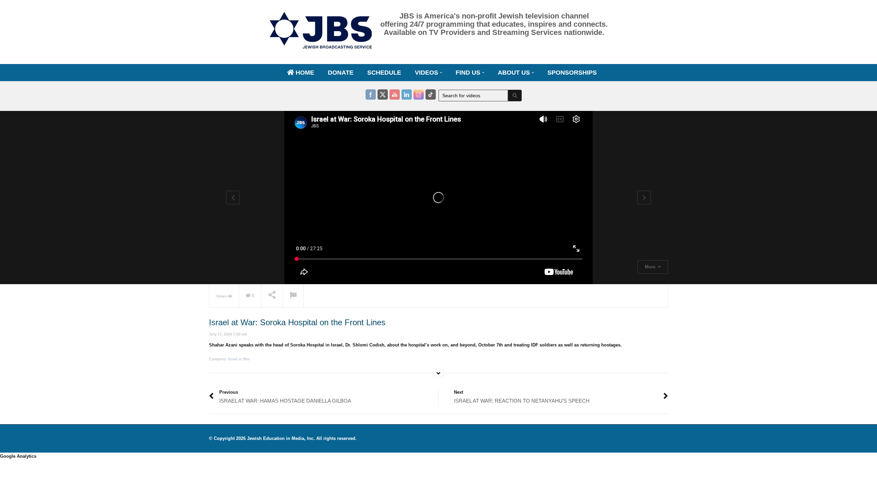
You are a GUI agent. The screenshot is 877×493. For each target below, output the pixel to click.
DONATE (341, 72)
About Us (515, 72)
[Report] (293, 296)
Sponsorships (572, 72)
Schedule (384, 72)
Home (304, 72)
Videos (427, 72)
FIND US (469, 72)
